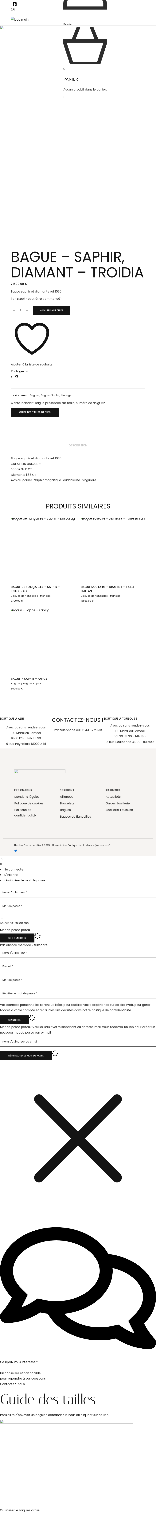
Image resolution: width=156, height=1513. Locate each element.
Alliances (66, 796)
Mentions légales (26, 796)
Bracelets (67, 803)
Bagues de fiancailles (75, 816)
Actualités (113, 796)
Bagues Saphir (50, 395)
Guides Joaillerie (118, 803)
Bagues (35, 395)
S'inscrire (41, 945)
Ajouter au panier (51, 310)
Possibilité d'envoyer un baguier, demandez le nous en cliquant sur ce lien (54, 1415)
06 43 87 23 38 (91, 730)
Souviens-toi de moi (14, 923)
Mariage (66, 395)
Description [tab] (78, 445)
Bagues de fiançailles (24, 595)
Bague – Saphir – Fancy (29, 679)
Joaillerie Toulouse (119, 810)
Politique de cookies (29, 803)
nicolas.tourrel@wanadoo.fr (94, 845)
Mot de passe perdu (15, 930)
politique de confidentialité (111, 1010)
